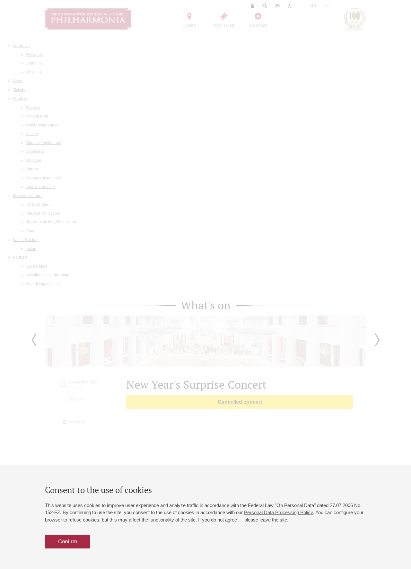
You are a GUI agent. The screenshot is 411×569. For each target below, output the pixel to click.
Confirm (67, 542)
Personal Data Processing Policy (278, 512)
